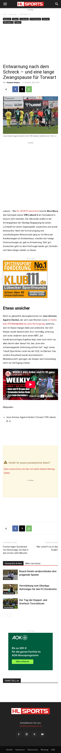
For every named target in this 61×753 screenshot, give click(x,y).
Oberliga (13, 14)
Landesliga (24, 19)
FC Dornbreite (35, 19)
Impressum (20, 749)
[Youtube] (42, 734)
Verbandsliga (9, 607)
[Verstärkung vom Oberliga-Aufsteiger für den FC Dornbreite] (10, 589)
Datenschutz (33, 749)
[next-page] (9, 614)
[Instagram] (27, 734)
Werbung (44, 749)
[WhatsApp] (29, 89)
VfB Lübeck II (25, 14)
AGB (53, 749)
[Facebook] (15, 89)
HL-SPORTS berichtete (28, 211)
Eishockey (7, 579)
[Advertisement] (30, 44)
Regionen (7, 19)
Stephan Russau (13, 82)
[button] (5, 4)
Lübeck (15, 19)
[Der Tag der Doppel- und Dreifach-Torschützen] (10, 603)
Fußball (17, 22)
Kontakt (9, 749)
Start (5, 14)
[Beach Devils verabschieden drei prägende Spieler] (10, 575)
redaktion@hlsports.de (30, 726)
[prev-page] (5, 614)
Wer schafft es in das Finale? (47, 548)
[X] (22, 89)
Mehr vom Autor (33, 563)
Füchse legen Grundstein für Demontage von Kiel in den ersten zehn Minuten (15, 549)
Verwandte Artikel (13, 563)
